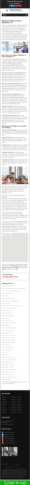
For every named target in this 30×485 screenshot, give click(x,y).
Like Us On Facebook (9, 432)
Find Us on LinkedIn (9, 436)
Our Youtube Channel (9, 438)
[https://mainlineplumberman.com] (15, 11)
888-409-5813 (17, 3)
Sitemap (17, 464)
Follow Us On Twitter (9, 434)
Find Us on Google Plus (10, 443)
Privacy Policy (5, 464)
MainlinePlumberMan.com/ (18, 467)
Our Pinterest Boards (9, 441)
